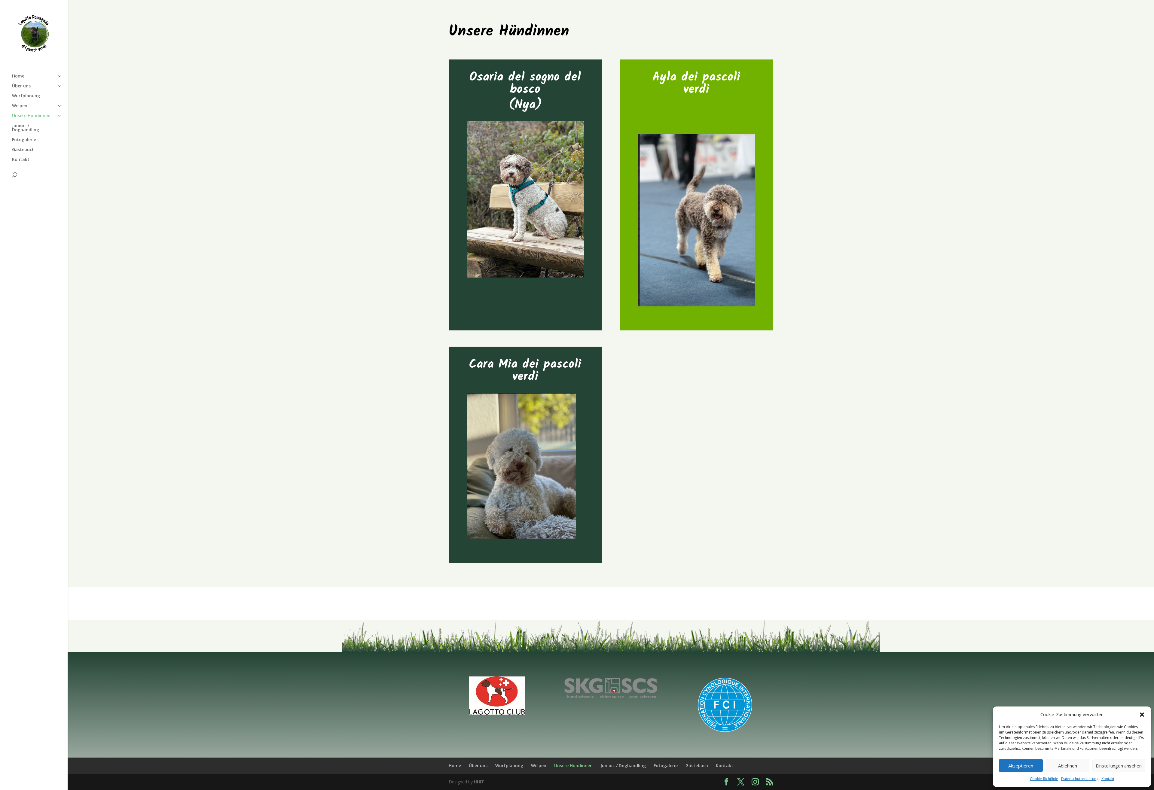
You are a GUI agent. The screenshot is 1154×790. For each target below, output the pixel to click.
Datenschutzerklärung (1079, 778)
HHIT (479, 782)
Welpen (19, 106)
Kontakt (1107, 778)
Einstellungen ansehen (1119, 766)
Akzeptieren (1020, 766)
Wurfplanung (26, 96)
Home (18, 76)
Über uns (21, 86)
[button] (1142, 715)
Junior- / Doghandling (25, 127)
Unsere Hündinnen (31, 116)
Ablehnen (1067, 766)
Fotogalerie (24, 140)
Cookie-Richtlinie (1044, 778)
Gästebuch (23, 149)
